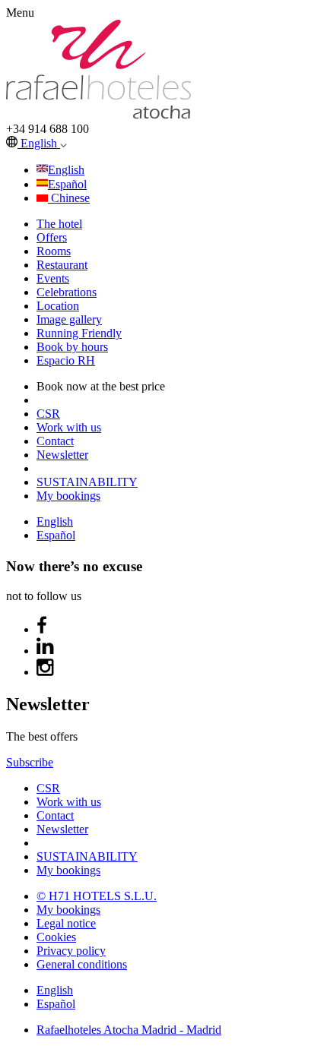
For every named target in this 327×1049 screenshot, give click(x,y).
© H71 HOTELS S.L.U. (97, 895)
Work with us (69, 427)
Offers (52, 237)
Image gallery (69, 319)
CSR (48, 413)
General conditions (82, 964)
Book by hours (72, 346)
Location (58, 305)
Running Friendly (79, 333)
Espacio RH (66, 360)
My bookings (68, 495)
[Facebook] (42, 629)
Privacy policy (71, 950)
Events (53, 278)
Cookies (56, 937)
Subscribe (29, 762)
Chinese (70, 197)
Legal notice (66, 923)
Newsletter (62, 454)
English (40, 143)
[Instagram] (46, 671)
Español (67, 184)
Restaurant (62, 264)
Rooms (54, 251)
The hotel (59, 223)
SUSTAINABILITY (87, 482)
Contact (55, 440)
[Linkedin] (46, 650)
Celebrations (67, 292)
